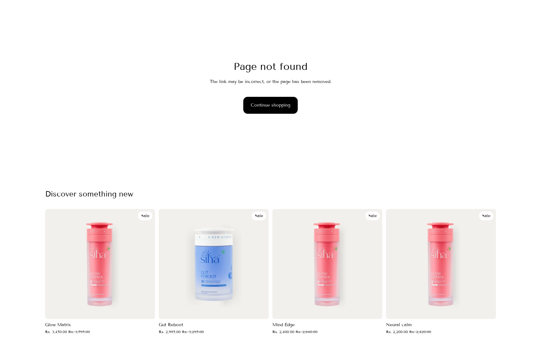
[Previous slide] (54, 264)
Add (150, 309)
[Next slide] (145, 264)
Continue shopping (270, 105)
